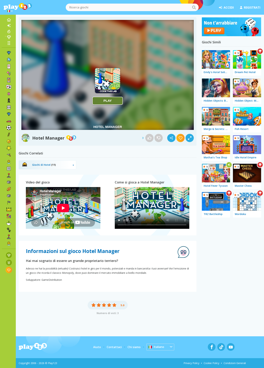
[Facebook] (212, 347)
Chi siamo (134, 347)
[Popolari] (9, 31)
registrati (252, 7)
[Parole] (9, 168)
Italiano (159, 347)
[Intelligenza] (9, 93)
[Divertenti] (9, 148)
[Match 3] (9, 52)
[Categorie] (9, 43)
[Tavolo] (9, 182)
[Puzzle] (9, 59)
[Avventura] (9, 141)
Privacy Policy (191, 363)
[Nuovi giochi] (9, 25)
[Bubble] (9, 73)
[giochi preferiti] (9, 270)
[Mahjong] (9, 66)
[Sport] (9, 189)
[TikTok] (221, 347)
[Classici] (9, 195)
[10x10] (9, 107)
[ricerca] (194, 7)
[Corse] (9, 202)
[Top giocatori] (9, 37)
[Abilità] (9, 134)
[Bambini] (9, 161)
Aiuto (97, 347)
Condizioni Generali (235, 363)
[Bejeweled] (9, 114)
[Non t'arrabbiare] (231, 35)
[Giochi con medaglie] (9, 263)
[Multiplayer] (9, 236)
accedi (229, 7)
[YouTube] (231, 347)
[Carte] (9, 80)
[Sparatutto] (9, 155)
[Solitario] (9, 86)
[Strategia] (9, 209)
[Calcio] (9, 127)
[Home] (9, 19)
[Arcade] (9, 175)
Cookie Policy (211, 363)
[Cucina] (9, 223)
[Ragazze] (9, 243)
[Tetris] (9, 216)
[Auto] (9, 121)
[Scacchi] (9, 100)
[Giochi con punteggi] (9, 255)
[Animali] (9, 229)
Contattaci (114, 347)
